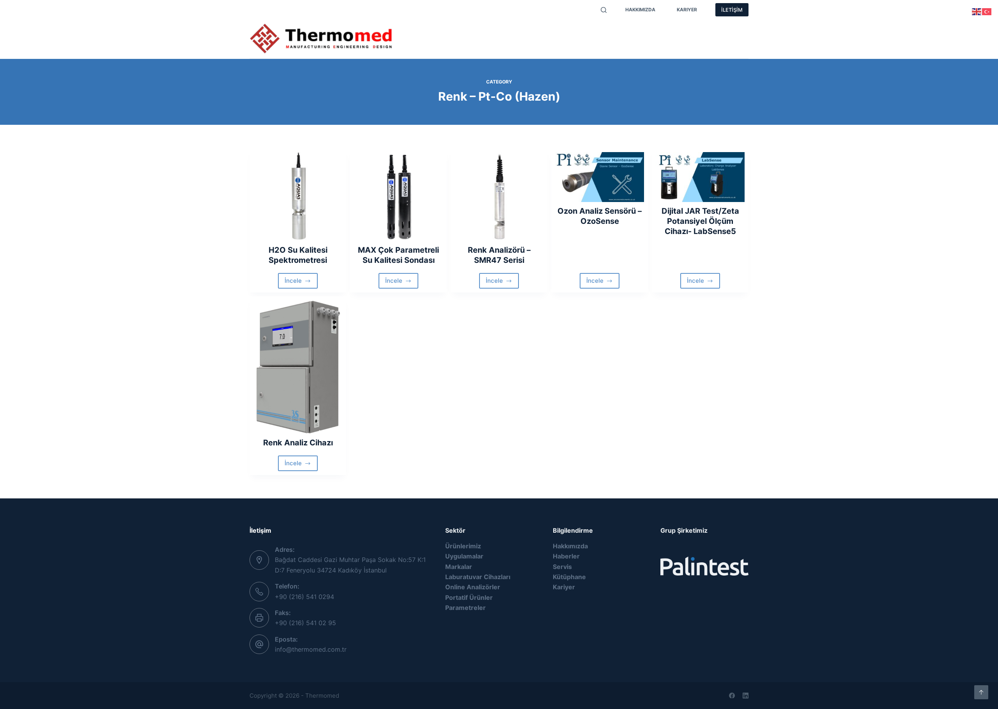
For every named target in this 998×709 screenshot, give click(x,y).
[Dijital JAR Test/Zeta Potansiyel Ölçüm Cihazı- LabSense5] (700, 177)
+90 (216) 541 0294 (304, 597)
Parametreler (519, 31)
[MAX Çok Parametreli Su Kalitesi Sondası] (398, 196)
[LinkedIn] (745, 695)
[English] (977, 11)
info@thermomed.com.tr (311, 649)
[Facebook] (732, 695)
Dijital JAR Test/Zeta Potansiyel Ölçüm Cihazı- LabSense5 (700, 221)
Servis (617, 31)
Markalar (471, 31)
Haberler (566, 556)
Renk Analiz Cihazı (298, 442)
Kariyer (687, 9)
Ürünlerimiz (425, 31)
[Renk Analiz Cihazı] (297, 367)
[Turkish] (987, 11)
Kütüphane (569, 577)
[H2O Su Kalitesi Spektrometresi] (297, 196)
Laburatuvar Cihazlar (477, 577)
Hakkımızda (640, 9)
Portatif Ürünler (469, 597)
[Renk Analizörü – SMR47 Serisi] (499, 196)
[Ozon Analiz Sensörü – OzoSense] (599, 177)
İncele (301, 283)
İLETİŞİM (732, 10)
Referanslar (424, 47)
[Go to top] (981, 692)
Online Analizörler (472, 587)
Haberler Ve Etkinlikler (675, 31)
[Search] (604, 10)
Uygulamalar (572, 31)
